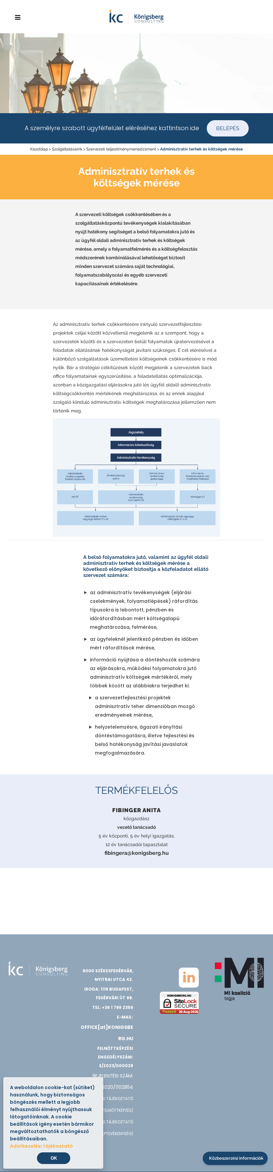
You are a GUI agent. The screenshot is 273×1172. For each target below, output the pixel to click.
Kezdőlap (39, 149)
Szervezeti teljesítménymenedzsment (121, 149)
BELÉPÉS (227, 128)
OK (54, 1158)
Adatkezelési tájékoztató (41, 1146)
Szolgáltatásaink (67, 149)
